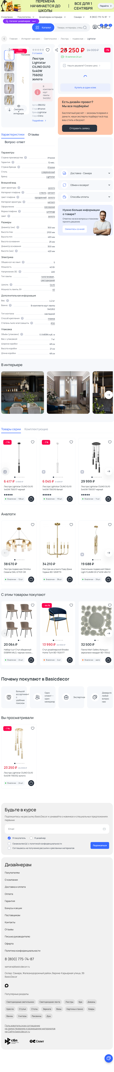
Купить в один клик (85, 87)
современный (48, 172)
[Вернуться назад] (4, 39)
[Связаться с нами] (108, 1058)
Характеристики (12, 134)
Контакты (10, 922)
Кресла (10, 1009)
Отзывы (33, 134)
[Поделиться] (56, 49)
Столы (34, 1009)
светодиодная (48, 280)
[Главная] (16, 27)
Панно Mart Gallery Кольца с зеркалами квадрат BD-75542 (95, 651)
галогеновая (47, 276)
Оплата (9, 894)
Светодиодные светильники (20, 1001)
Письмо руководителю (17, 936)
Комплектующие (36, 429)
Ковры (91, 1009)
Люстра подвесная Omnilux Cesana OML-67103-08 (17, 570)
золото (51, 187)
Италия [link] (41, 108)
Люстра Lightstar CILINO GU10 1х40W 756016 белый (57, 488)
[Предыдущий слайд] (9, 49)
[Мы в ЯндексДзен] (25, 985)
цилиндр (50, 211)
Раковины (36, 1016)
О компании (11, 879)
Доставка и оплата (15, 886)
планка (51, 318)
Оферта (9, 943)
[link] (38, 50)
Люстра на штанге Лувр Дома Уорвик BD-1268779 (57, 570)
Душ (49, 1016)
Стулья (22, 1009)
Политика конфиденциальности (22, 950)
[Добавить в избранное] (47, 49)
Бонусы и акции (13, 908)
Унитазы (22, 1016)
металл (51, 192)
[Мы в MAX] (6, 985)
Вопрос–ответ (15, 142)
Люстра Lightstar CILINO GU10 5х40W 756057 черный (95, 488)
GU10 (52, 284)
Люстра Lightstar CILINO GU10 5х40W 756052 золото (18, 774)
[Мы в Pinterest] (13, 985)
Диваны (91, 1001)
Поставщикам (12, 915)
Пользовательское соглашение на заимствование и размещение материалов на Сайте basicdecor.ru (30, 1028)
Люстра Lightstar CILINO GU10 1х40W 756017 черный (18, 488)
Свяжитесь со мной (74, 229)
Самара (78, 17)
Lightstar (42, 112)
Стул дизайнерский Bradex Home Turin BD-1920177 (55, 651)
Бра (80, 1001)
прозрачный (41, 197)
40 (53, 289)
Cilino (40, 115)
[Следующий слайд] (9, 109)
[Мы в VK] (19, 985)
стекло (42, 192)
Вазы (58, 1009)
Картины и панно (75, 1009)
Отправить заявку (79, 128)
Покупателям (12, 872)
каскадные (49, 206)
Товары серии (11, 429)
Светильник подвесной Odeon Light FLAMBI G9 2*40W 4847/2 (96, 570)
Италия (51, 167)
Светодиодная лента (49, 1001)
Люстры (69, 1001)
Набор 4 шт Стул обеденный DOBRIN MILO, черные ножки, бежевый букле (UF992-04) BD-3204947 (18, 651)
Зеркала (47, 1009)
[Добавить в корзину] (31, 499)
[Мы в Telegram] (31, 985)
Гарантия (10, 901)
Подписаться (100, 845)
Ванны (10, 1016)
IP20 (53, 323)
